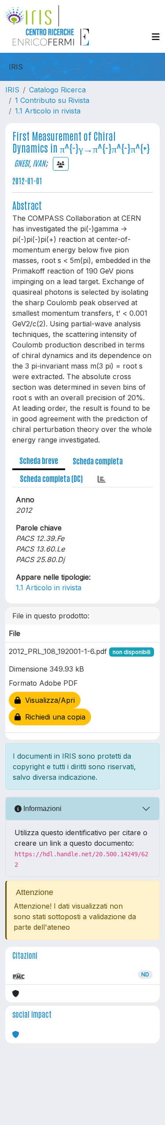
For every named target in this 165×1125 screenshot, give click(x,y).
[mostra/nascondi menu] (156, 37)
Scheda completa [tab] (98, 460)
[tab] (101, 478)
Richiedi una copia (53, 716)
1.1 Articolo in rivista (48, 110)
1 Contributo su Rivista (52, 100)
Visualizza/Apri (48, 700)
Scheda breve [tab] (38, 460)
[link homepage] (32, 15)
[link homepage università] (50, 36)
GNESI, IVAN (29, 163)
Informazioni (42, 808)
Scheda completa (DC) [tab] (51, 478)
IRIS (12, 89)
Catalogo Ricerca (57, 89)
